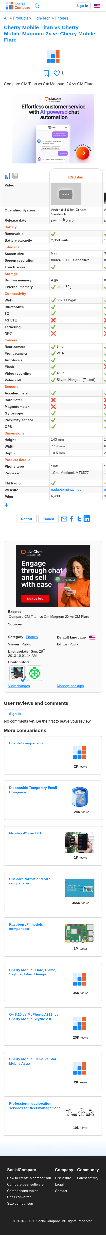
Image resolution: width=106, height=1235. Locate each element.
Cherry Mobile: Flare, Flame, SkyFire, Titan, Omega (32, 972)
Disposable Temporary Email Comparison (33, 790)
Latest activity (87, 1178)
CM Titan (75, 177)
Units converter (19, 1197)
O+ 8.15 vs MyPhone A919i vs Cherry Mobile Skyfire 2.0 (33, 1016)
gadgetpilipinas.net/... (67, 489)
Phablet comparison (26, 743)
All (6, 18)
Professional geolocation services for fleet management (34, 1105)
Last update (18, 651)
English (97, 6)
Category (15, 637)
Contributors (19, 662)
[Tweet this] (79, 518)
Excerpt (14, 612)
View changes (19, 686)
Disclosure (63, 1178)
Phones (61, 18)
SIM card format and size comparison (30, 881)
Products (20, 18)
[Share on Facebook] (71, 518)
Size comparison (20, 1203)
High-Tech (42, 18)
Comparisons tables (22, 1191)
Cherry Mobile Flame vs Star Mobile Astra (32, 1061)
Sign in (82, 6)
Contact (61, 1191)
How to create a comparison (29, 1178)
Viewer (13, 644)
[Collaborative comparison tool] (18, 6)
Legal (59, 1184)
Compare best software (25, 1184)
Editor (62, 644)
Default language (71, 637)
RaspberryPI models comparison (26, 926)
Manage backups (70, 686)
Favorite (46, 73)
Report (26, 519)
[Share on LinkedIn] (87, 518)
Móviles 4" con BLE (25, 833)
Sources (15, 624)
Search (37, 5)
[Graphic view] (8, 176)
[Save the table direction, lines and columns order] (15, 176)
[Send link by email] (64, 518)
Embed (48, 519)
